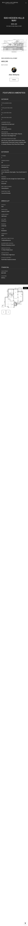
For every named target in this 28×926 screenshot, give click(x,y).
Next (8, 312)
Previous (4, 312)
